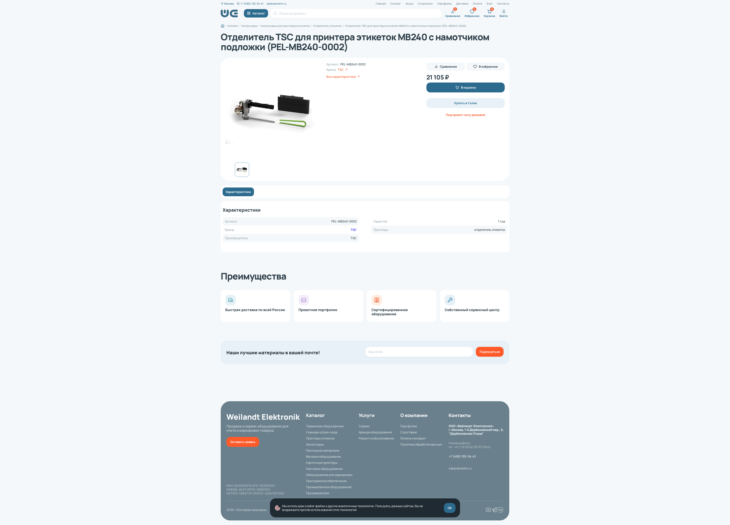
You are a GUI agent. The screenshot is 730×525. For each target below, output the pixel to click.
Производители (317, 493)
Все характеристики (341, 77)
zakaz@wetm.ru (276, 3)
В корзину (468, 87)
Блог (490, 3)
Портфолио (444, 3)
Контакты (503, 3)
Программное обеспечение (326, 481)
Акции (409, 3)
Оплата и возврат (413, 438)
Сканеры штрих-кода (321, 432)
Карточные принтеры (321, 463)
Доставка (462, 3)
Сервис (364, 426)
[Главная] (223, 26)
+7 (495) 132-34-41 (251, 3)
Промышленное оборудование (329, 487)
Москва (229, 3)
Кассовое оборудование (324, 469)
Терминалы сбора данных (325, 426)
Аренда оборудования (375, 432)
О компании (425, 3)
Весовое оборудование (323, 456)
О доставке (408, 432)
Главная (381, 3)
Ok (450, 508)
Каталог (395, 3)
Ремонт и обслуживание (376, 438)
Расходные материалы (322, 450)
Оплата (477, 3)
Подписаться (490, 352)
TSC (341, 69)
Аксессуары (315, 444)
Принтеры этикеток (320, 438)
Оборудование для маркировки (329, 475)
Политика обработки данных (421, 444)
